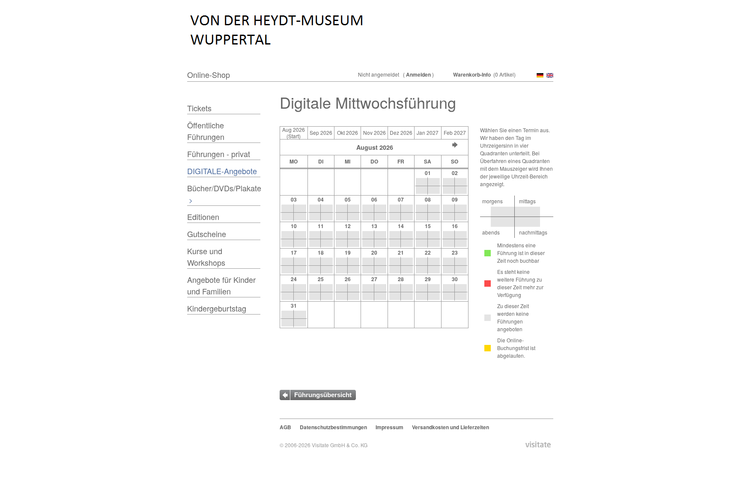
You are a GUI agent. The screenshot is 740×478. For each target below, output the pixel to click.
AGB (285, 427)
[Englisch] (549, 76)
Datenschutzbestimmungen (333, 427)
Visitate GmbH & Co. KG (339, 444)
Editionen (203, 216)
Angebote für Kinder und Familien (221, 285)
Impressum (389, 427)
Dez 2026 (401, 132)
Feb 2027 (455, 132)
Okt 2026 (347, 132)
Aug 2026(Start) (293, 133)
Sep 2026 (321, 132)
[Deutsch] (539, 76)
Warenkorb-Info (472, 74)
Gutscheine (206, 233)
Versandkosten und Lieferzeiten (450, 427)
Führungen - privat (218, 153)
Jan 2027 (428, 132)
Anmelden (418, 74)
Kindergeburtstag (216, 308)
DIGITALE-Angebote (222, 170)
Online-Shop (208, 74)
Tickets (199, 107)
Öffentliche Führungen (205, 130)
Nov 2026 (374, 132)
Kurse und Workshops (206, 256)
